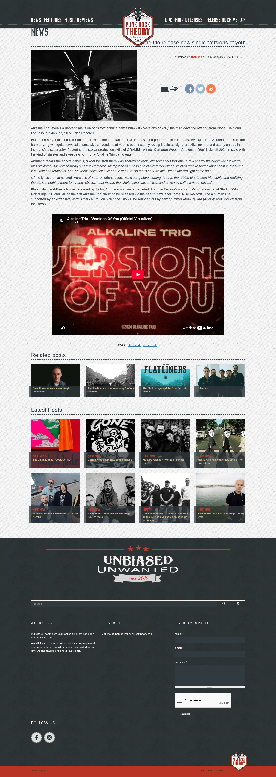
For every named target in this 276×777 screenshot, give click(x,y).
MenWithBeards (218, 770)
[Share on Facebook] (190, 88)
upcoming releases (184, 20)
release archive (221, 20)
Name (179, 634)
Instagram (49, 737)
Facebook (36, 737)
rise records (150, 345)
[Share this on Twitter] (200, 88)
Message (181, 662)
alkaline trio (134, 345)
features (53, 20)
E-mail (179, 648)
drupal (47, 770)
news (36, 20)
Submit (185, 713)
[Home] (138, 25)
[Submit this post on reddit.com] (211, 88)
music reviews (78, 20)
